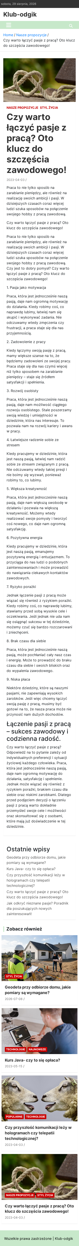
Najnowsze (37, 1049)
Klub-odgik (20, 14)
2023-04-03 (16, 180)
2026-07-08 (14, 999)
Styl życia (49, 107)
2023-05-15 (13, 1066)
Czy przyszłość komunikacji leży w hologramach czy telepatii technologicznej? (36, 880)
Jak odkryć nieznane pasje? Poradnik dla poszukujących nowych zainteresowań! (37, 908)
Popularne (14, 1116)
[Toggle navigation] (8, 25)
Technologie (15, 1049)
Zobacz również (24, 929)
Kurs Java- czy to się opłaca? (31, 869)
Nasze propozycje (22, 107)
